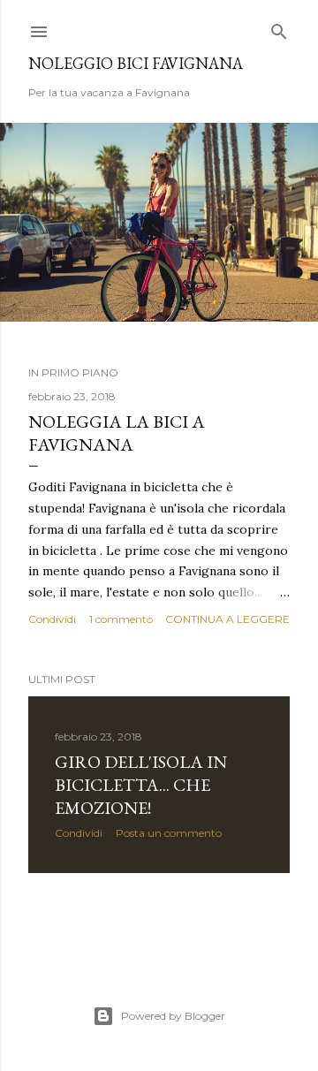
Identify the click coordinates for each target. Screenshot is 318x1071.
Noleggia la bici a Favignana (116, 433)
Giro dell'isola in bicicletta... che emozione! (141, 784)
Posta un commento (169, 832)
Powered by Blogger (173, 1015)
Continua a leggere (227, 619)
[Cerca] (279, 28)
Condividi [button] (52, 619)
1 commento (121, 619)
